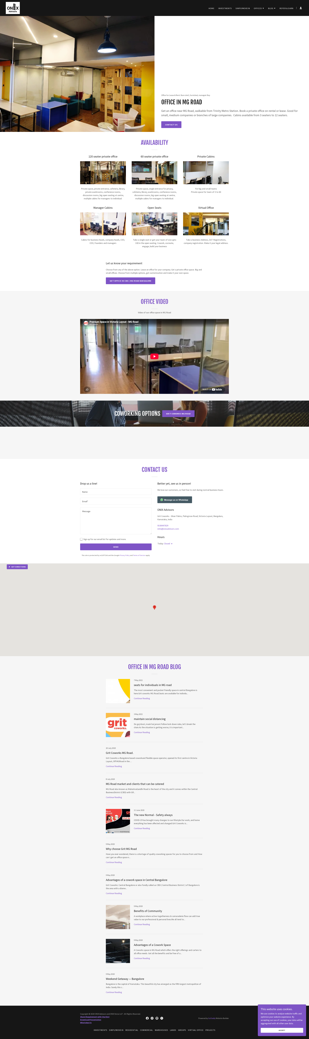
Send (116, 547)
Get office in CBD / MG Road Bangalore (130, 281)
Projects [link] (210, 1030)
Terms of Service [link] (139, 555)
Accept (282, 1030)
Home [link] (211, 8)
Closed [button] (167, 543)
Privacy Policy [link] (125, 555)
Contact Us (171, 124)
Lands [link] (173, 1030)
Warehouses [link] (161, 1030)
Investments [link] (225, 8)
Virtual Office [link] (196, 1030)
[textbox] (116, 491)
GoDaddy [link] (211, 1018)
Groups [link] (182, 1030)
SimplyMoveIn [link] (243, 8)
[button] (259, 8)
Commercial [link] (146, 1030)
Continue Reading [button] (142, 698)
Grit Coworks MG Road (178, 413)
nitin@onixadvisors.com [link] (168, 528)
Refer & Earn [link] (286, 8)
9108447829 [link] (162, 525)
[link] (13, 7)
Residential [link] (131, 1030)
